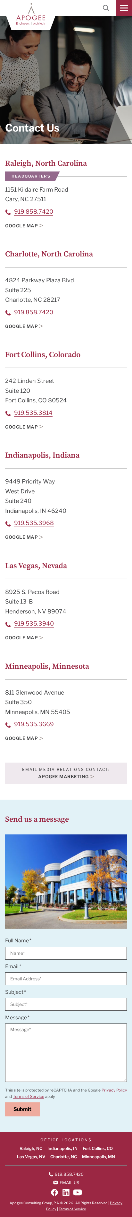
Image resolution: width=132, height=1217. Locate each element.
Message (16, 1017)
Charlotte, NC (63, 1156)
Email (12, 966)
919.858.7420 (33, 211)
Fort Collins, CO (98, 1148)
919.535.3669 (34, 724)
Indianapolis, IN (62, 1148)
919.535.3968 (34, 523)
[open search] (106, 8)
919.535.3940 (34, 623)
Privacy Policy (114, 1090)
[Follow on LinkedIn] (66, 1192)
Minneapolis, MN (98, 1156)
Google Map (21, 225)
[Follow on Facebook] (54, 1192)
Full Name (17, 940)
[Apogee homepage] (30, 14)
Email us (69, 1182)
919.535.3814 (33, 412)
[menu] (124, 8)
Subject (14, 992)
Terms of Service (28, 1096)
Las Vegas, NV (31, 1156)
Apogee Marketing (63, 776)
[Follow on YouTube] (77, 1192)
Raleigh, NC (31, 1148)
